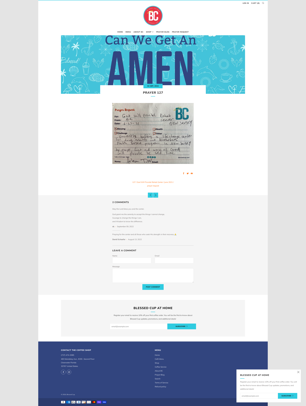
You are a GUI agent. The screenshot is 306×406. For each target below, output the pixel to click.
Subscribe (181, 326)
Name (114, 256)
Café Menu (159, 359)
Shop (148, 32)
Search (157, 379)
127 (134, 182)
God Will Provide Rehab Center (150, 182)
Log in (246, 3)
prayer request (153, 186)
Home (120, 32)
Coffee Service (160, 367)
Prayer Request (180, 32)
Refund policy (160, 386)
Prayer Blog (162, 32)
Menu (128, 32)
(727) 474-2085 (67, 355)
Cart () (255, 3)
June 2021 (168, 182)
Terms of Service (161, 383)
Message (116, 266)
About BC (138, 32)
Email (157, 256)
